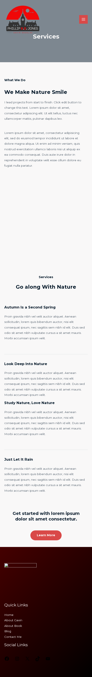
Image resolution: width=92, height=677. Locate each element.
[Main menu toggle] (83, 19)
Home (8, 615)
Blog (7, 631)
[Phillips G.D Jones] (23, 19)
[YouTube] (47, 660)
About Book (13, 625)
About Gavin (13, 620)
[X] (27, 660)
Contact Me (13, 636)
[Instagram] (17, 660)
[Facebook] (6, 660)
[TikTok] (37, 660)
